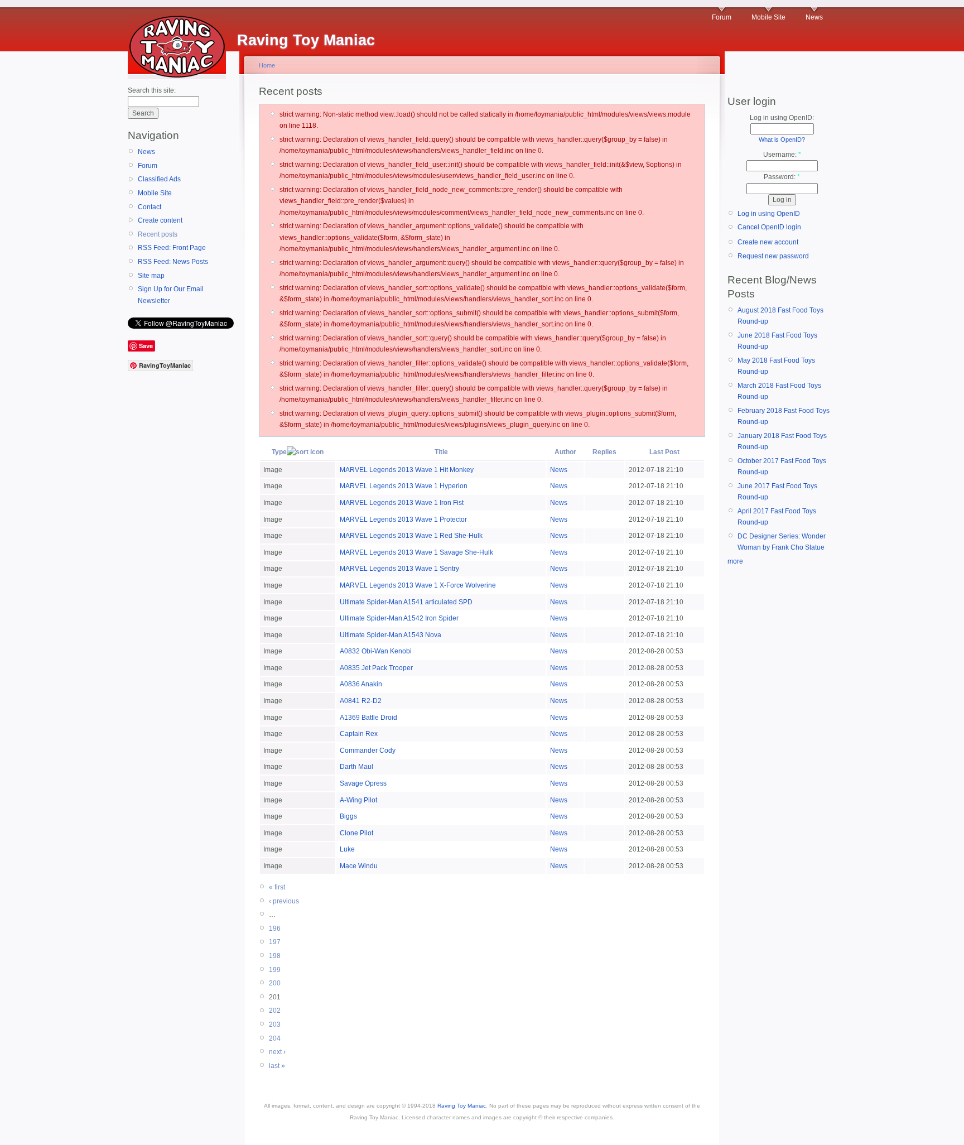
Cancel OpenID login (769, 227)
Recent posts (157, 234)
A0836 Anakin (361, 684)
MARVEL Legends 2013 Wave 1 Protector (403, 519)
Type (279, 452)
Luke (347, 849)
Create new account (768, 242)
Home (267, 65)
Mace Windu (359, 866)
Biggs (348, 816)
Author (565, 452)
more (735, 561)
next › (277, 1052)
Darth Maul (356, 767)
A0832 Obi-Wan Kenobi (376, 651)
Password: (782, 177)
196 (275, 928)
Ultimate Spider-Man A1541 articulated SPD (406, 602)
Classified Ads (159, 179)
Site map (151, 276)
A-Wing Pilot (358, 800)
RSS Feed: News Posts (173, 262)
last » (277, 1066)
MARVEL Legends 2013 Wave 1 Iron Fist (402, 503)
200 (275, 983)
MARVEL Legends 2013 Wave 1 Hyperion (403, 486)
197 (275, 942)
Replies (604, 452)
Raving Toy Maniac (461, 1106)
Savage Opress (363, 783)
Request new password (773, 256)
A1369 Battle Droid (368, 717)
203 (275, 1024)
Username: (782, 154)
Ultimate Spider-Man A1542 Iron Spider (399, 618)
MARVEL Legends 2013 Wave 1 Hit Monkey (407, 470)
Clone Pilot (356, 833)
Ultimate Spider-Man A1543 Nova (390, 635)
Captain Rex (359, 734)
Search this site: (152, 90)
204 (275, 1038)
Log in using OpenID (769, 214)
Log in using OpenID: (782, 118)
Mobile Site (768, 17)
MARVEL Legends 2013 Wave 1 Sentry (399, 568)
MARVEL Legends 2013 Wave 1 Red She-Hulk (411, 536)
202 (275, 1010)
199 (275, 970)
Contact (149, 207)
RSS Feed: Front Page (172, 248)
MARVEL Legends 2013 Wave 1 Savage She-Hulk (416, 552)
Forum (721, 17)
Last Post (664, 452)
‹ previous (284, 901)
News (814, 17)
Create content (160, 220)
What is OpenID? (782, 139)
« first (277, 887)
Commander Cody (368, 750)
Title (441, 452)
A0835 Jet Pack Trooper (376, 668)
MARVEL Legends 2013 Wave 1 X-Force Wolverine (418, 585)
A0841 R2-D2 (361, 701)
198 (275, 956)
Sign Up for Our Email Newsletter (171, 294)
